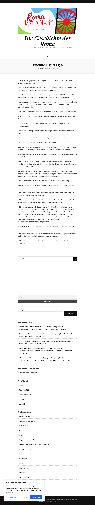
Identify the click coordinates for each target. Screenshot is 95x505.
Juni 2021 (22, 404)
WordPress (53, 502)
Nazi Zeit (22, 473)
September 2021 (25, 395)
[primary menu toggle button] (47, 57)
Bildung (21, 435)
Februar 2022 (24, 390)
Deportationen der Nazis (28, 440)
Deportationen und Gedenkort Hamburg (34, 444)
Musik (21, 463)
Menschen (23, 459)
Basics (21, 430)
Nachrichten (23, 468)
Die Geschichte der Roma (47, 41)
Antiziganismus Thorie (27, 421)
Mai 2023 (22, 385)
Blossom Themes (71, 500)
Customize (12, 497)
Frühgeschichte (25, 449)
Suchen (20, 310)
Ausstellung (23, 426)
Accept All (36, 497)
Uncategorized (24, 477)
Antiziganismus (24, 416)
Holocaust (23, 454)
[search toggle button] (76, 1)
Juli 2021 (22, 399)
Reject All (24, 497)
